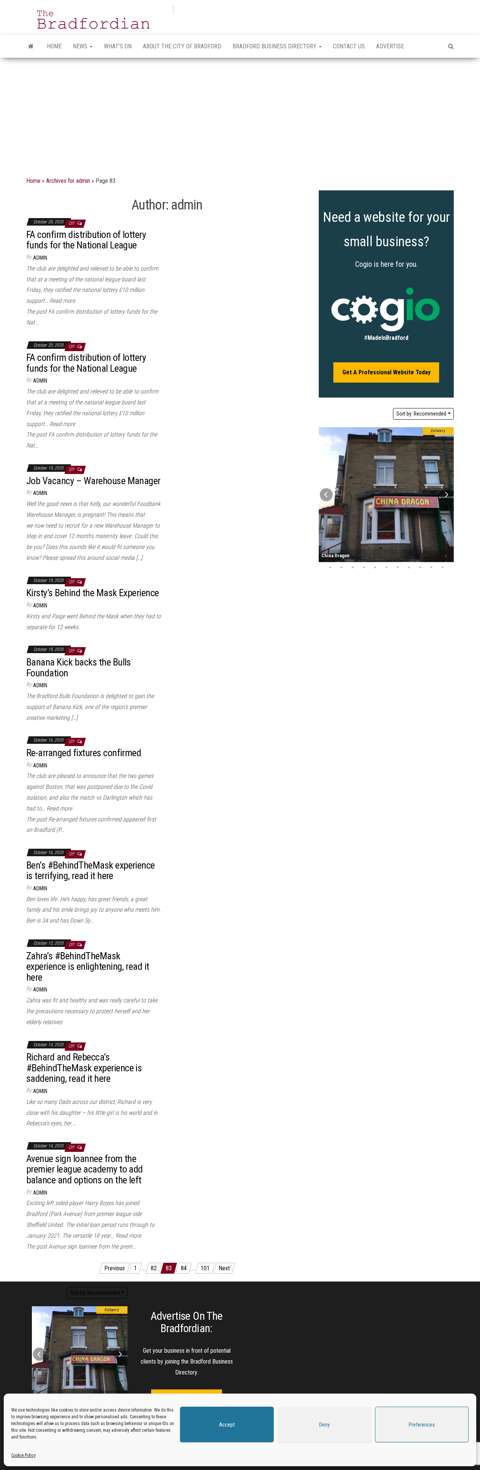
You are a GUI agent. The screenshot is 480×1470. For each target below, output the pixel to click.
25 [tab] (330, 567)
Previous (114, 1268)
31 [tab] (397, 567)
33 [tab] (420, 567)
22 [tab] (425, 558)
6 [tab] (380, 548)
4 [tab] (358, 548)
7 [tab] (392, 548)
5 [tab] (369, 548)
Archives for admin (68, 180)
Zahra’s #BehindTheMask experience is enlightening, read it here (87, 966)
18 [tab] (380, 558)
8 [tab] (403, 548)
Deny (324, 1424)
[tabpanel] (386, 494)
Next (224, 1268)
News (81, 46)
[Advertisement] (240, 113)
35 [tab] (442, 567)
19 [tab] (392, 558)
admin (40, 258)
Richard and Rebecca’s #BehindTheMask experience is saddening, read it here (84, 1067)
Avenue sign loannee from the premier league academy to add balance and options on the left (84, 1169)
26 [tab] (341, 567)
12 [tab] (74, 1378)
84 (184, 1268)
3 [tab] (347, 548)
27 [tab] (352, 567)
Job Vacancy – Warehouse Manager (93, 480)
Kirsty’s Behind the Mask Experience (92, 592)
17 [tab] (369, 558)
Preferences (422, 1424)
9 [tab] (414, 548)
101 (205, 1268)
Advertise (390, 46)
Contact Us (349, 46)
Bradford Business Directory (275, 46)
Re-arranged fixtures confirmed (83, 752)
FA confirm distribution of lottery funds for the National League (86, 240)
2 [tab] (335, 548)
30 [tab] (386, 567)
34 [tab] (431, 567)
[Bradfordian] (31, 46)
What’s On (118, 46)
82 (154, 1268)
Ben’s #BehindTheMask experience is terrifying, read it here (90, 871)
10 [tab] (425, 548)
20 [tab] (403, 558)
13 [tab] (85, 1378)
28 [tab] (364, 567)
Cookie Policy (23, 1455)
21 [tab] (414, 558)
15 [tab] (347, 558)
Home (54, 46)
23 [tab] (437, 558)
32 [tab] (408, 567)
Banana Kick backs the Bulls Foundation (78, 667)
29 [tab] (375, 567)
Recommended (421, 414)
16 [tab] (358, 558)
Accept (227, 1424)
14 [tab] (335, 558)
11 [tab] (437, 548)
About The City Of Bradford (182, 46)
